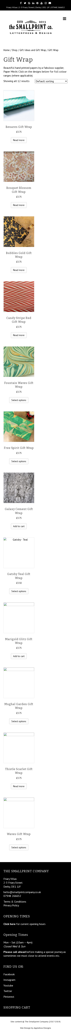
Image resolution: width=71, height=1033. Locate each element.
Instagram (9, 979)
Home (6, 50)
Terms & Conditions (14, 901)
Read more (18, 140)
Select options (18, 400)
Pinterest (8, 996)
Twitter (7, 991)
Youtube (8, 985)
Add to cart (18, 526)
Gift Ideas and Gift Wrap (33, 50)
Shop (14, 50)
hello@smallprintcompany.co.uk (22, 892)
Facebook (9, 974)
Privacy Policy (11, 905)
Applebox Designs (42, 1028)
